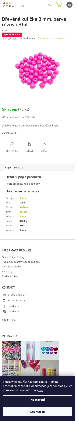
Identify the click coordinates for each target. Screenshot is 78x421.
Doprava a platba (11, 267)
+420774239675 (16, 300)
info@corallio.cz (17, 295)
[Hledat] (49, 4)
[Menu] (69, 4)
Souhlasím (37, 412)
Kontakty (7, 271)
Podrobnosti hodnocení (51, 38)
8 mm (23, 198)
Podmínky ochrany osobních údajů (21, 262)
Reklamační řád (10, 276)
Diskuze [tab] (18, 168)
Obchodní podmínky (13, 257)
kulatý (23, 212)
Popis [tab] (8, 168)
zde (40, 390)
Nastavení (38, 400)
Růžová (24, 207)
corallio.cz (13, 306)
